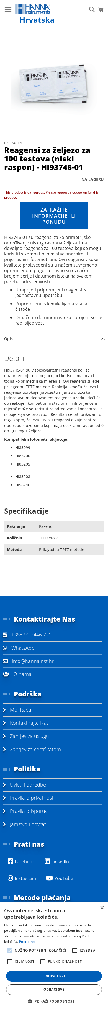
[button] (54, 1001)
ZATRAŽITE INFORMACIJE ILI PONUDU (54, 215)
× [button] (102, 908)
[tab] (54, 339)
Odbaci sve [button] (54, 989)
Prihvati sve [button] (54, 976)
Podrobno (27, 941)
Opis (8, 338)
